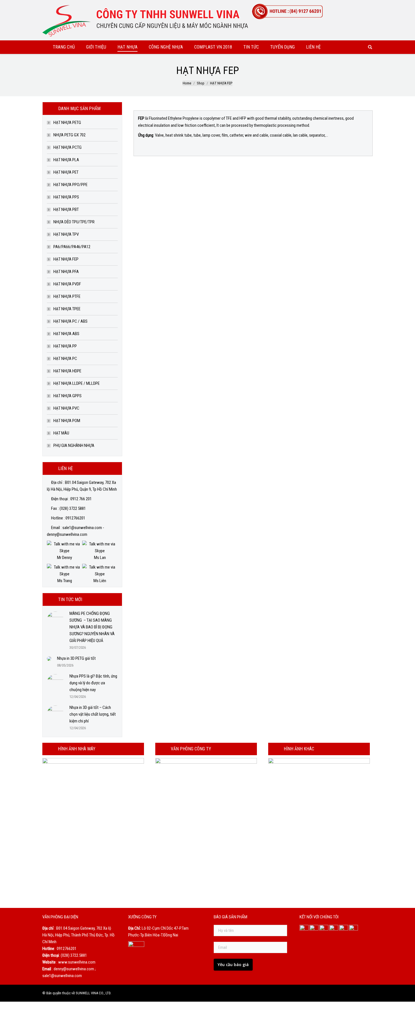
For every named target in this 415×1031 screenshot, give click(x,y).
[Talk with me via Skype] (64, 550)
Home (187, 83)
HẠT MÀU (61, 433)
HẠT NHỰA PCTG (67, 147)
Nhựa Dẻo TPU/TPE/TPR (74, 221)
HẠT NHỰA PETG (67, 122)
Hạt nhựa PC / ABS (70, 321)
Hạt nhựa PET (65, 172)
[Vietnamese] (368, 5)
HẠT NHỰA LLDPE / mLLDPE (76, 383)
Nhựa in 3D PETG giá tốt (76, 658)
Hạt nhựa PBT (66, 209)
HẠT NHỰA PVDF (67, 284)
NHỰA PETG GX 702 (69, 134)
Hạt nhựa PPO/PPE (70, 184)
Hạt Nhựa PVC (66, 408)
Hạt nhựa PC (65, 358)
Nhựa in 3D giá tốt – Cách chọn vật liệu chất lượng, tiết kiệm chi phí (92, 714)
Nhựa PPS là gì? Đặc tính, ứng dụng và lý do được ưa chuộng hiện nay (93, 683)
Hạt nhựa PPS (66, 197)
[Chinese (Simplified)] (354, 5)
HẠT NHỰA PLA (66, 159)
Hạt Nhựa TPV (66, 234)
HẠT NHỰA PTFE (66, 296)
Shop (200, 83)
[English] (361, 5)
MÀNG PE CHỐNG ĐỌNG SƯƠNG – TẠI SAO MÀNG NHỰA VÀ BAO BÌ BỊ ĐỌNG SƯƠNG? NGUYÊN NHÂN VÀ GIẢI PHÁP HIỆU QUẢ (92, 627)
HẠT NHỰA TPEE (66, 308)
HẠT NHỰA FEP (65, 259)
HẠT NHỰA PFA (66, 271)
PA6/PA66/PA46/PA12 (71, 246)
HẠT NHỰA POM (66, 420)
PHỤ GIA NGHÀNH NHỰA (73, 445)
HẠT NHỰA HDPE (67, 370)
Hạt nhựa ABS (66, 333)
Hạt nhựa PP (65, 346)
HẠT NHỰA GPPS (67, 395)
